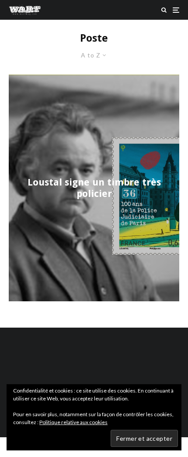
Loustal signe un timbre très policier (94, 187)
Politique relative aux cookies (73, 422)
